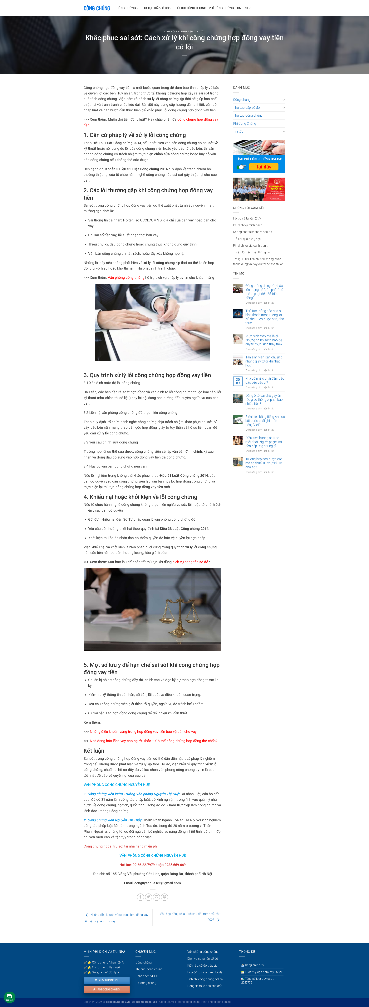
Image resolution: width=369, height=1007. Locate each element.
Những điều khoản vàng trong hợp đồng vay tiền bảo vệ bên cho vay (143, 732)
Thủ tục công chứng (190, 8)
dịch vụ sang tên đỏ (190, 562)
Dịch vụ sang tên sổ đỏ (202, 958)
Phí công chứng (108, 989)
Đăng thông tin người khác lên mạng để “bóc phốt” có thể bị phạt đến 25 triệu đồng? (264, 292)
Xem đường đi (108, 980)
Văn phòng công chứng (126, 278)
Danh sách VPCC (146, 976)
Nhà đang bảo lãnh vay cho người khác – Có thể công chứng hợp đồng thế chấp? (153, 741)
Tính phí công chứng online (205, 979)
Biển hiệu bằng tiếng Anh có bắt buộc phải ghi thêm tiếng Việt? (265, 421)
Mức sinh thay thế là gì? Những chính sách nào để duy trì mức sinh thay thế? (263, 340)
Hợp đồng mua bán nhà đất (205, 972)
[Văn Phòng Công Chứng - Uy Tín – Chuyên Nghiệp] (97, 8)
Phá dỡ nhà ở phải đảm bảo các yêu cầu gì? (264, 380)
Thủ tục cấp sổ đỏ (155, 8)
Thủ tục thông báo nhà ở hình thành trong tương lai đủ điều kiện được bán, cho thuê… (264, 317)
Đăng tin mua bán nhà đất (204, 986)
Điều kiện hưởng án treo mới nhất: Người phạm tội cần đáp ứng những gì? (263, 442)
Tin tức (242, 8)
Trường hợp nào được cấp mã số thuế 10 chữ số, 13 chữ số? (264, 463)
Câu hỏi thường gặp (178, 31)
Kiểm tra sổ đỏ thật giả (202, 965)
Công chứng (126, 8)
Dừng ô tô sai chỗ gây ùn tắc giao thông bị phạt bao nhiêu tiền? (264, 400)
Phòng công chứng (188, 1002)
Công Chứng (167, 1002)
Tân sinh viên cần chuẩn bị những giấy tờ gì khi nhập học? (264, 361)
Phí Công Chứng (221, 8)
